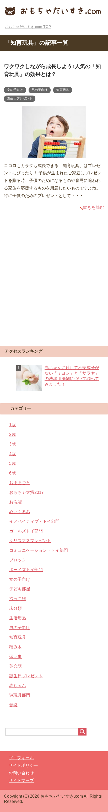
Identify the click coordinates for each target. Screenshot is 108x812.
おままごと (19, 483)
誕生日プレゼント (19, 98)
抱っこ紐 (17, 598)
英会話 (15, 666)
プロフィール (21, 758)
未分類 (15, 608)
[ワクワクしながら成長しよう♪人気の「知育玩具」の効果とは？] (54, 154)
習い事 (15, 656)
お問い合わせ (21, 773)
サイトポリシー (23, 765)
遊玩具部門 (19, 695)
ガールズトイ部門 (26, 531)
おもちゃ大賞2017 (26, 492)
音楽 (13, 705)
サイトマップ (21, 780)
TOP (28, 27)
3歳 (12, 444)
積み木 (15, 647)
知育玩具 (62, 90)
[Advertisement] (54, 284)
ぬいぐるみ (19, 511)
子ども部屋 (19, 589)
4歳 (12, 454)
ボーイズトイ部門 (26, 569)
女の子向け (15, 90)
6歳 (12, 473)
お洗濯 (15, 502)
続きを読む (93, 207)
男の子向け (39, 90)
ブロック (17, 560)
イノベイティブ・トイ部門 (34, 521)
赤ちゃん (17, 685)
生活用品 (17, 618)
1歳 (12, 425)
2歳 (12, 434)
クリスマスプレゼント (30, 540)
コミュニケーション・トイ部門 (38, 550)
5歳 (12, 463)
